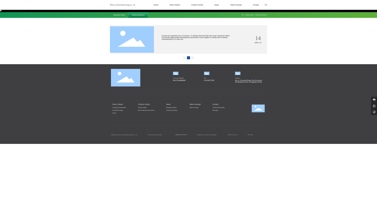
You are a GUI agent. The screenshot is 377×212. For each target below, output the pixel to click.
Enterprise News (119, 15)
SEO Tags (250, 134)
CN (266, 5)
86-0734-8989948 (179, 80)
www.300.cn (207, 135)
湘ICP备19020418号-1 (182, 134)
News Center (250, 15)
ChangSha (213, 135)
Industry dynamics (138, 15)
